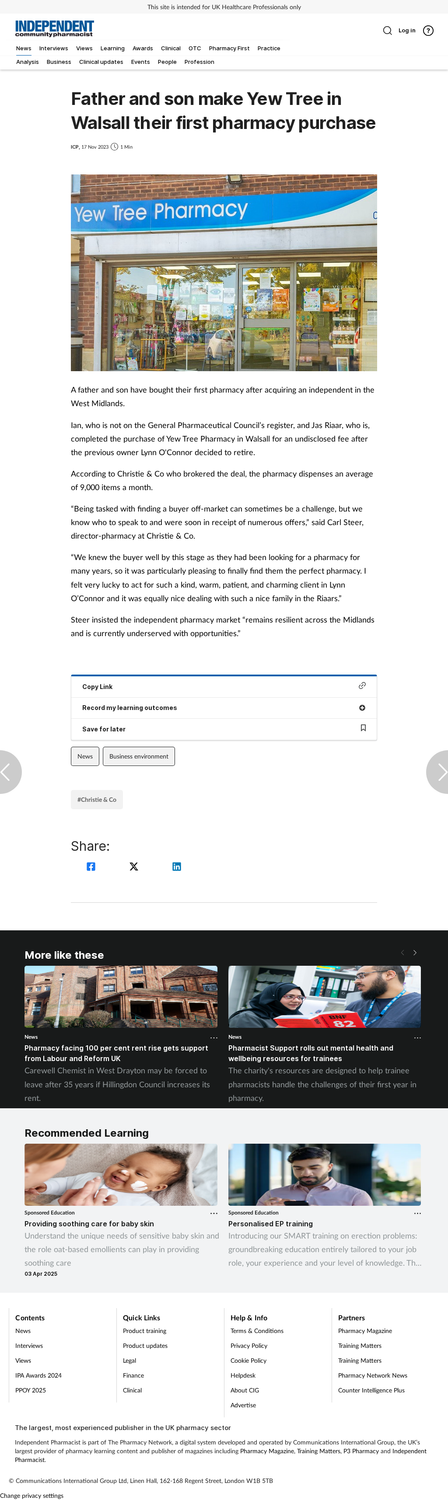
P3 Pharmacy (361, 1451)
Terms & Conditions (257, 1330)
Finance (133, 1375)
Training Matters (360, 1345)
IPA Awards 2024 (38, 1375)
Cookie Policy (248, 1360)
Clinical (132, 1390)
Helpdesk (243, 1375)
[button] (415, 952)
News (85, 756)
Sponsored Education (49, 1212)
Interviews (29, 1345)
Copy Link (97, 686)
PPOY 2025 (30, 1390)
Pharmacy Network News (372, 1375)
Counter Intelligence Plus (371, 1390)
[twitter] (135, 868)
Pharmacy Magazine (365, 1330)
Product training (144, 1330)
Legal (129, 1360)
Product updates (145, 1345)
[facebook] (92, 868)
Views (23, 1360)
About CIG (245, 1390)
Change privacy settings (31, 1495)
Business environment (138, 756)
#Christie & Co (96, 799)
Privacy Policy (249, 1345)
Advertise (243, 1405)
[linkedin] (177, 868)
